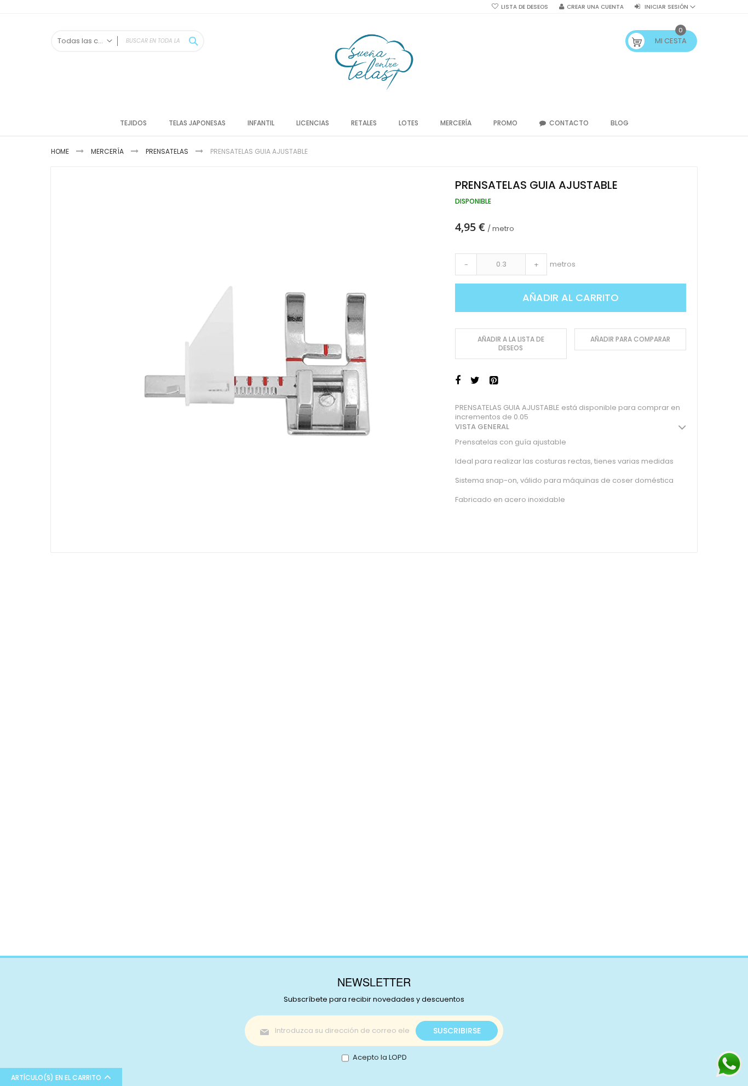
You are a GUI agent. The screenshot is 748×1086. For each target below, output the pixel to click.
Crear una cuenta (595, 7)
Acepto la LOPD (380, 1057)
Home (60, 151)
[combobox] (127, 41)
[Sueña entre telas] (374, 62)
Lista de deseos (524, 7)
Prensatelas (167, 151)
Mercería (107, 151)
